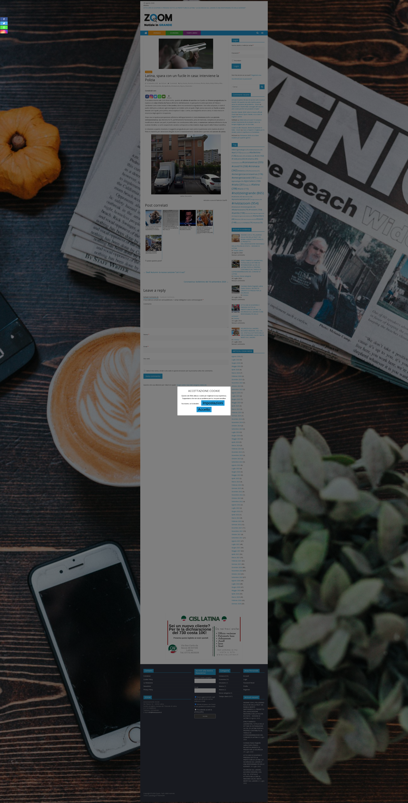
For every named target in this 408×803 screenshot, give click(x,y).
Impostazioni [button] (213, 403)
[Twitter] (4, 23)
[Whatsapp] (4, 27)
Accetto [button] (204, 409)
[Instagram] (4, 31)
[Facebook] (4, 19)
